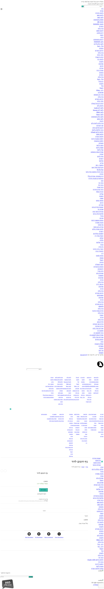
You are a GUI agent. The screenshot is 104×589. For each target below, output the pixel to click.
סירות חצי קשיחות (98, 324)
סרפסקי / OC (99, 165)
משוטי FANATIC (98, 24)
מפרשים (101, 64)
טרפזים (101, 48)
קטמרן (101, 315)
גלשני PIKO (99, 112)
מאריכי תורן (99, 70)
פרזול (101, 216)
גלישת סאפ (100, 15)
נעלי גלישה (100, 150)
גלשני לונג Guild (98, 108)
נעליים (101, 194)
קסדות (101, 154)
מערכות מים (99, 273)
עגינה (101, 244)
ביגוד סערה (100, 187)
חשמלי (101, 88)
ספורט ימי (100, 209)
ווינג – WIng (99, 90)
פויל (102, 86)
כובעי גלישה (99, 145)
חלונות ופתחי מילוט (97, 229)
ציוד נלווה (100, 28)
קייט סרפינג (100, 33)
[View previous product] (5, 471)
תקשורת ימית (99, 251)
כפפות (101, 198)
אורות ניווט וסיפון (98, 227)
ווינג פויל (101, 81)
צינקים (101, 262)
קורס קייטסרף (99, 57)
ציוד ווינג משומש (98, 94)
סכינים (101, 218)
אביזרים (101, 205)
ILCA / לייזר (99, 284)
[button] (42, 494)
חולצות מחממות (98, 141)
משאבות (100, 275)
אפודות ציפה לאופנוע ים (96, 335)
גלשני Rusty (99, 114)
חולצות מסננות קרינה (97, 139)
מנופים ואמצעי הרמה (97, 220)
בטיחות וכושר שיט (98, 211)
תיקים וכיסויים (99, 50)
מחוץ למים (100, 156)
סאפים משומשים (98, 20)
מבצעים (101, 353)
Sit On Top (100, 169)
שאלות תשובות (99, 344)
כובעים (101, 196)
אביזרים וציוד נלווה (98, 328)
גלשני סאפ (100, 17)
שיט (102, 180)
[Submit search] (82, 6)
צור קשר (100, 350)
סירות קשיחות (99, 326)
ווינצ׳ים (101, 231)
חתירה (101, 174)
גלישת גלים (100, 106)
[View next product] (2, 471)
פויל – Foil (100, 46)
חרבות (101, 121)
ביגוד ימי (100, 183)
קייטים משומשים (98, 39)
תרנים (101, 66)
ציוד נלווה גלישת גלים (97, 123)
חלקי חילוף (100, 55)
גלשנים (101, 61)
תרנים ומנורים (99, 293)
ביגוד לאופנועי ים (98, 333)
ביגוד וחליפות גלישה (97, 130)
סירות (101, 280)
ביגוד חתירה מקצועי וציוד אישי (94, 172)
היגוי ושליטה (99, 242)
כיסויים (101, 26)
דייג (102, 253)
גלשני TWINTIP (98, 42)
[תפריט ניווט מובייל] (1, 9)
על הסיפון (100, 225)
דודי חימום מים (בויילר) (39, 500)
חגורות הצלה (99, 192)
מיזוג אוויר (100, 271)
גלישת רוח (100, 59)
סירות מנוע (100, 322)
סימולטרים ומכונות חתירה (95, 178)
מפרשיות (100, 278)
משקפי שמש (99, 200)
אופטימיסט (100, 295)
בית (102, 8)
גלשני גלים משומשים (97, 117)
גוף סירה (101, 247)
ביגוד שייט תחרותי (98, 189)
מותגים (101, 348)
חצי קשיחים (99, 125)
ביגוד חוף (100, 185)
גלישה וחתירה (99, 13)
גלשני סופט (100, 119)
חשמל (101, 260)
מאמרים (101, 346)
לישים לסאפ (99, 31)
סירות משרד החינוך (97, 311)
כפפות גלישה (99, 147)
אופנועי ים (100, 330)
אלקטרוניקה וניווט (98, 214)
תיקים (101, 203)
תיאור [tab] (44, 510)
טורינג (101, 163)
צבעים (101, 258)
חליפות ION (99, 134)
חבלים (101, 238)
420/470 (101, 306)
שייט (19, 500)
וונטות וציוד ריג (99, 236)
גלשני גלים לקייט (98, 44)
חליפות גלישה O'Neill (97, 132)
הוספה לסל (43, 489)
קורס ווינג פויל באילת (97, 103)
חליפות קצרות (99, 136)
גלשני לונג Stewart (98, 110)
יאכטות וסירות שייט (97, 207)
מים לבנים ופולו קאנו (97, 167)
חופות (101, 35)
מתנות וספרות (99, 222)
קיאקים (101, 158)
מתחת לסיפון (99, 255)
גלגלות (101, 240)
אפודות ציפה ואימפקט (97, 152)
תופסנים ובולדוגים (98, 233)
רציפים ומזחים (99, 339)
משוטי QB (100, 22)
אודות (101, 11)
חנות (102, 341)
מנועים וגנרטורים (98, 267)
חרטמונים (100, 269)
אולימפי (101, 161)
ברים (102, 37)
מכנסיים (101, 143)
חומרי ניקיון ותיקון (98, 249)
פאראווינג (100, 92)
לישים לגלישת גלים (98, 128)
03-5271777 (83, 355)
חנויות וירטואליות (98, 585)
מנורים (101, 68)
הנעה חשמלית (99, 264)
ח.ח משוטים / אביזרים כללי (95, 176)
